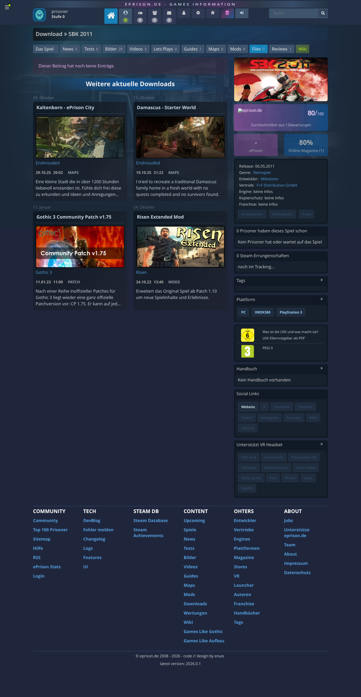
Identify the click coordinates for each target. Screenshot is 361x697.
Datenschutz (297, 572)
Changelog (94, 539)
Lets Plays (165, 49)
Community (45, 520)
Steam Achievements (148, 532)
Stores (240, 567)
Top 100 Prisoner (50, 530)
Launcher (244, 585)
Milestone (269, 179)
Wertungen (195, 613)
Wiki (302, 49)
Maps (216, 49)
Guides (192, 49)
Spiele (190, 530)
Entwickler (245, 520)
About (290, 554)
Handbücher (247, 613)
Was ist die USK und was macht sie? (290, 331)
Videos (138, 49)
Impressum (296, 563)
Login (38, 576)
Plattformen (247, 548)
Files (258, 49)
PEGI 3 (268, 347)
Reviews (281, 49)
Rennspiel (262, 172)
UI (85, 567)
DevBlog (91, 520)
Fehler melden (98, 530)
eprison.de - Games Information (180, 4)
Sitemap (41, 539)
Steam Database (150, 520)
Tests (91, 49)
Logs (88, 548)
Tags (238, 622)
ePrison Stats (47, 567)
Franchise (244, 604)
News (70, 49)
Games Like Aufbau (204, 641)
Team (289, 545)
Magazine (244, 557)
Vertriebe (244, 530)
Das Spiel (45, 49)
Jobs (288, 520)
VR (236, 576)
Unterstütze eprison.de (296, 532)
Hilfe (38, 548)
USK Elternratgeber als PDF (284, 338)
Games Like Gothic (203, 631)
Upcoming (194, 520)
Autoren (242, 594)
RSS (36, 557)
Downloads (195, 604)
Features (92, 557)
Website (248, 406)
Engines (242, 539)
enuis (219, 656)
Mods (237, 49)
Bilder (113, 49)
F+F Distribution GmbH (277, 185)
